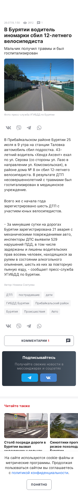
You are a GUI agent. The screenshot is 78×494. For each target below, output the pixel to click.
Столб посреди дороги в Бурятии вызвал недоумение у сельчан (25, 446)
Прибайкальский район (52, 303)
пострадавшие (29, 295)
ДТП (9, 295)
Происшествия (34, 311)
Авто (54, 311)
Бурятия (12, 311)
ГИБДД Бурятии (17, 303)
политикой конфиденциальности (40, 473)
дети (49, 295)
